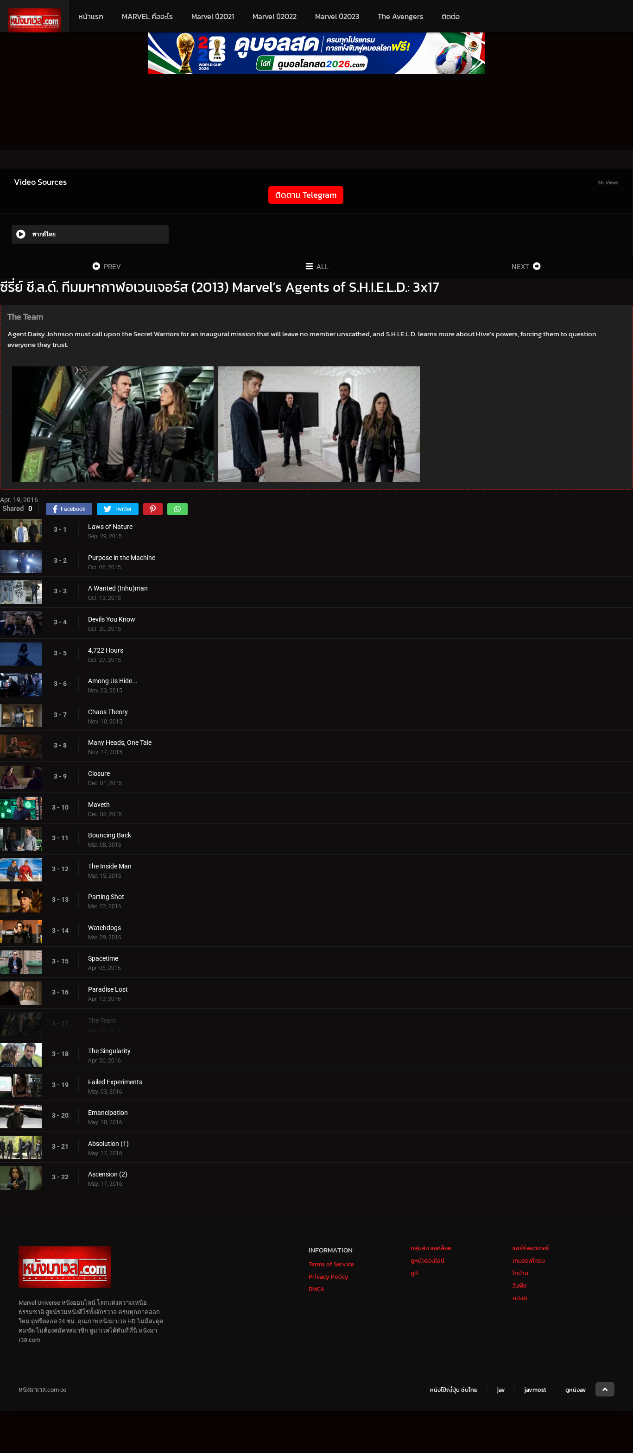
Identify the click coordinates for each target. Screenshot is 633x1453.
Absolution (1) (108, 1143)
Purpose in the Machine (121, 557)
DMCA (316, 1289)
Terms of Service (331, 1264)
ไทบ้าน (520, 1273)
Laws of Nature (110, 526)
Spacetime (103, 958)
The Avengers (400, 16)
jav (501, 1389)
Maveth (99, 804)
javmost (535, 1389)
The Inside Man (110, 866)
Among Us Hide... (113, 681)
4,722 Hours (105, 650)
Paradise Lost (108, 989)
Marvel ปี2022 (275, 16)
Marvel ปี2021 (212, 16)
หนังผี (520, 1298)
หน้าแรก (90, 16)
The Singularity (109, 1051)
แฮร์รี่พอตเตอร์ (531, 1248)
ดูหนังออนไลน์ (427, 1260)
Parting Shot (106, 896)
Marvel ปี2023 (337, 16)
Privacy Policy (328, 1276)
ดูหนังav (575, 1389)
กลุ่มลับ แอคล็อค (431, 1248)
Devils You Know (111, 619)
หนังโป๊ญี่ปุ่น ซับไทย (454, 1389)
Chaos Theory (108, 712)
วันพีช (520, 1285)
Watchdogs (104, 927)
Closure (99, 773)
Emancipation (108, 1112)
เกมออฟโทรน (529, 1260)
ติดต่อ (451, 16)
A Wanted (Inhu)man (118, 588)
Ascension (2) (107, 1174)
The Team (102, 1020)
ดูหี (414, 1273)
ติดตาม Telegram (305, 195)
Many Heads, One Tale (120, 742)
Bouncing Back (109, 835)
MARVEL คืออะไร (147, 16)
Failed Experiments (115, 1082)
